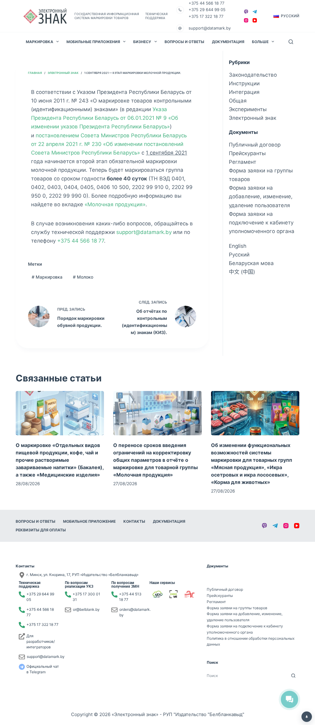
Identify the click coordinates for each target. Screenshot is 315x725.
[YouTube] (255, 20)
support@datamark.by (210, 28)
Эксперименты (248, 109)
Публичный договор (255, 145)
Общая (238, 101)
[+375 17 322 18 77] (22, 625)
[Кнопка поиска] (293, 676)
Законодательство (253, 75)
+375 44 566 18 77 (206, 3)
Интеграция (244, 92)
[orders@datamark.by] (114, 610)
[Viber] (246, 12)
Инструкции (244, 83)
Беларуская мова (251, 263)
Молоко (83, 277)
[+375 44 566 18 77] (22, 610)
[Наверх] (306, 716)
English (237, 246)
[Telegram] (255, 12)
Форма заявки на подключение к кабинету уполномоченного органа (261, 222)
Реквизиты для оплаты (41, 530)
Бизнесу (142, 41)
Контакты (134, 521)
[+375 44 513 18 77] (114, 594)
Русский (239, 255)
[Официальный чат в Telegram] (22, 667)
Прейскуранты (247, 153)
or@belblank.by (86, 609)
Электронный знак (252, 118)
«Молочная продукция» (115, 204)
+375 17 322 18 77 (206, 16)
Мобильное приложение (89, 521)
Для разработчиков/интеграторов (40, 641)
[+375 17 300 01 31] (68, 594)
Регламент (242, 162)
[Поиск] (291, 41)
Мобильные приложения (93, 41)
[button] (286, 16)
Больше (260, 41)
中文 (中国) (242, 272)
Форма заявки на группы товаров (237, 608)
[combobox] (247, 675)
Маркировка (39, 41)
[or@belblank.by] (68, 610)
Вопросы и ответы (184, 41)
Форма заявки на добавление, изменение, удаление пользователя (261, 196)
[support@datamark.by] (22, 657)
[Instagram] (246, 20)
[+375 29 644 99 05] (22, 594)
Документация (228, 41)
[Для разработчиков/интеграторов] (22, 636)
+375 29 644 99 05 (207, 9)
